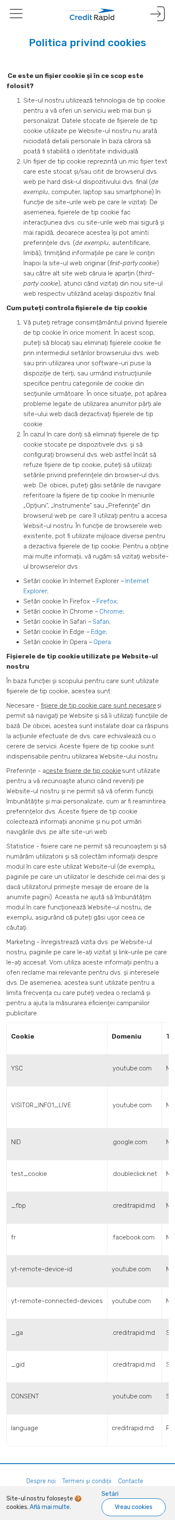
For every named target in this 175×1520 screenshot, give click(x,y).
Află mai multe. (49, 1507)
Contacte (130, 1481)
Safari (101, 621)
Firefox (106, 601)
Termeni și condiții (86, 1481)
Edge (98, 632)
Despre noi (41, 1481)
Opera (102, 642)
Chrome (111, 611)
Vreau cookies (133, 1507)
